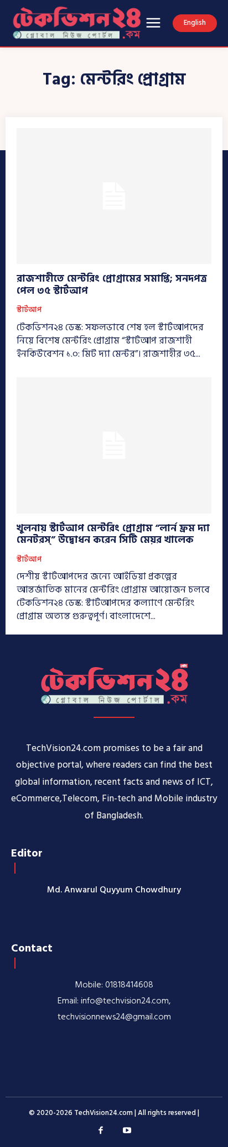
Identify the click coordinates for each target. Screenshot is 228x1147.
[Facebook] (101, 1130)
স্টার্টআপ (29, 310)
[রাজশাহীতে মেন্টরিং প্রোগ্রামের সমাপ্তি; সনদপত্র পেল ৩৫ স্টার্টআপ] (114, 196)
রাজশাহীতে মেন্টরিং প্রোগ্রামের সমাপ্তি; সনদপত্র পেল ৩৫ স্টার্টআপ (112, 285)
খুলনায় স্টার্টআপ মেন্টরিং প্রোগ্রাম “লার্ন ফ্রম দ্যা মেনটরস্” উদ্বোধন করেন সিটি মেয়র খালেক (113, 534)
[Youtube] (127, 1130)
